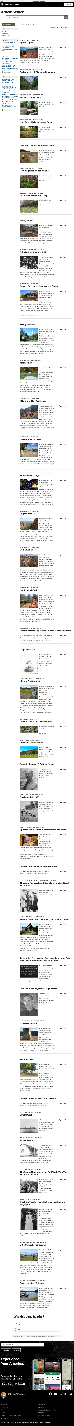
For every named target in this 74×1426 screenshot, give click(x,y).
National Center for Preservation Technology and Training (9, 87)
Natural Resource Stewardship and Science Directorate (9, 107)
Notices (3, 1412)
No (19, 1329)
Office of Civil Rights (44, 1415)
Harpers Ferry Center (8, 99)
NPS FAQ (3, 1418)
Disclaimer (41, 1407)
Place (3, 33)
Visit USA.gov (45, 1422)
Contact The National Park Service (11, 1415)
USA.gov (41, 1412)
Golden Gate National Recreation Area (8, 46)
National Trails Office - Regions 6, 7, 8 (8, 80)
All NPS (16, 1350)
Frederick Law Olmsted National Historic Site (8, 66)
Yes (19, 1324)
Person (4, 35)
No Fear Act (41, 1404)
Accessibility (4, 1404)
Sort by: (53, 27)
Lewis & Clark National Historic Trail (8, 43)
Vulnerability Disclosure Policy (47, 1410)
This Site (6, 1350)
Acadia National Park (8, 53)
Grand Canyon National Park (10, 68)
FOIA (2, 1410)
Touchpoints (50, 1336)
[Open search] (17, 40)
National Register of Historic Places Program (10, 97)
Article (4, 31)
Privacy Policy (5, 1407)
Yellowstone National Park (9, 49)
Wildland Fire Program (8, 94)
